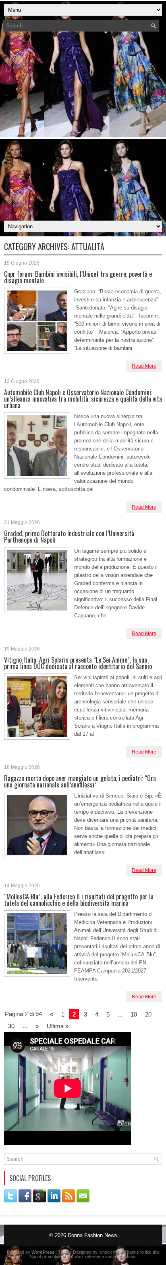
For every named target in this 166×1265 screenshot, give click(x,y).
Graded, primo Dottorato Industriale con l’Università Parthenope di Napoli (69, 536)
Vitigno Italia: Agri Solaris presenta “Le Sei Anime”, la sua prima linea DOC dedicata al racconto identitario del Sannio (78, 663)
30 (11, 1026)
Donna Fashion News (92, 1235)
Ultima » (57, 1026)
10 (134, 1014)
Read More (144, 366)
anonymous (125, 1256)
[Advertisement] (83, 128)
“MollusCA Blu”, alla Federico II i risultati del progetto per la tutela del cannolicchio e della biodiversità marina (79, 900)
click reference (89, 1256)
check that (110, 1252)
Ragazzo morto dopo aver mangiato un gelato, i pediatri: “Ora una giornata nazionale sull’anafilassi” (80, 781)
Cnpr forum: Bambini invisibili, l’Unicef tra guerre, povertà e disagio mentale (78, 277)
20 (148, 1014)
